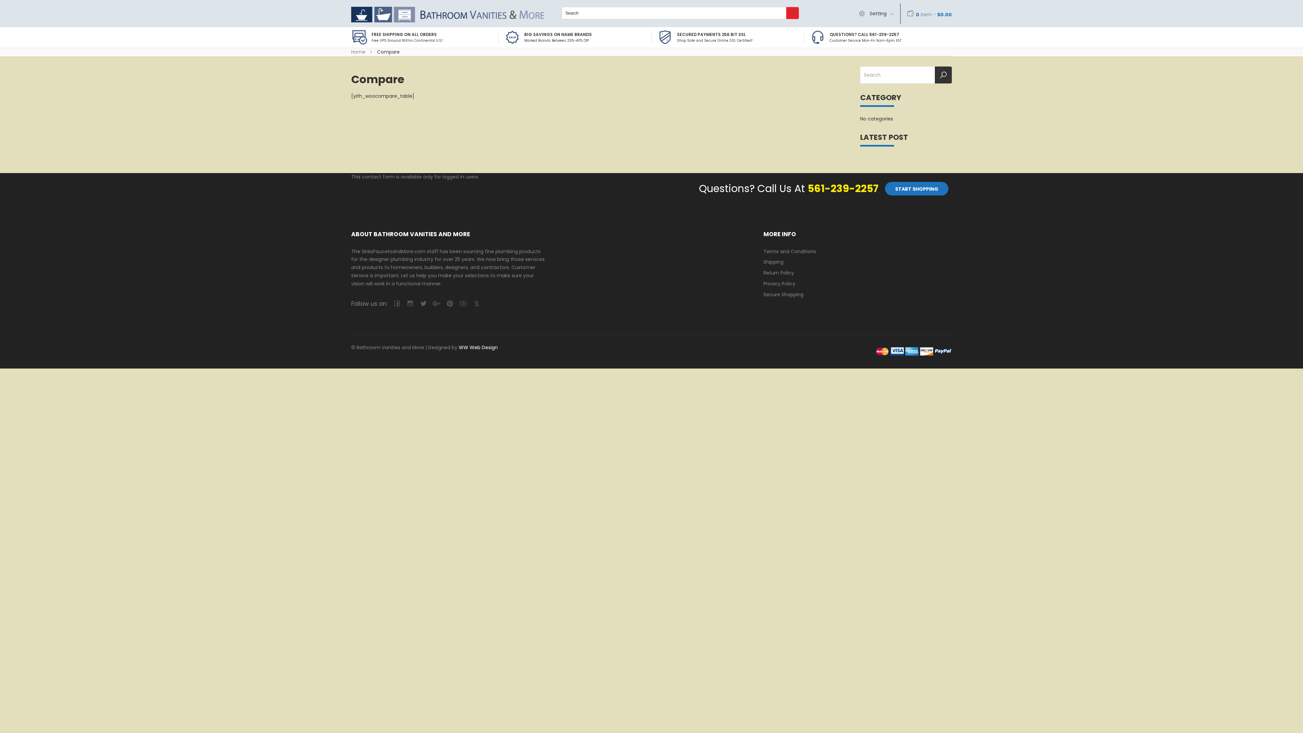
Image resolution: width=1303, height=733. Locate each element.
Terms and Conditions (789, 251)
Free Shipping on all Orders (404, 34)
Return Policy (778, 272)
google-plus (436, 303)
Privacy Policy (779, 283)
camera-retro (410, 303)
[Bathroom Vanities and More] (448, 14)
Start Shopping (916, 189)
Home (358, 52)
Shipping (773, 262)
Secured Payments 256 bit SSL (711, 34)
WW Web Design (478, 347)
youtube (463, 303)
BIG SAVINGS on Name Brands (558, 34)
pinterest (450, 303)
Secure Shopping (783, 294)
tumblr (476, 303)
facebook (397, 303)
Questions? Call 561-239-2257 (864, 34)
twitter (423, 303)
